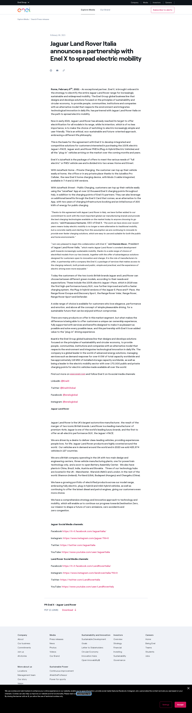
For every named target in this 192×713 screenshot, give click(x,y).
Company (134, 3)
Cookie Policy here (84, 694)
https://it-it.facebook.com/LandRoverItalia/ (86, 566)
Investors (157, 3)
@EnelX (65, 381)
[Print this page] (51, 70)
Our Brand (105, 10)
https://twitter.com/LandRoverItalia (80, 579)
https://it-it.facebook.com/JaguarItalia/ (84, 531)
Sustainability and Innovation (96, 635)
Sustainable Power (59, 666)
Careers (168, 3)
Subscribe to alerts (162, 10)
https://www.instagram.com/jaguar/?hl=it (86, 538)
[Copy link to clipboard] (64, 70)
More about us (25, 666)
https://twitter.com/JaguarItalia (77, 545)
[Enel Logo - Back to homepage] (24, 9)
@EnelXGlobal (68, 387)
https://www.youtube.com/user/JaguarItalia (86, 552)
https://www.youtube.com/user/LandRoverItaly (88, 586)
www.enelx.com (77, 374)
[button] (23, 2)
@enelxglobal (70, 394)
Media (145, 3)
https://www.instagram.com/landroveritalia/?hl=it (90, 572)
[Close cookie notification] (188, 688)
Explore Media (88, 11)
